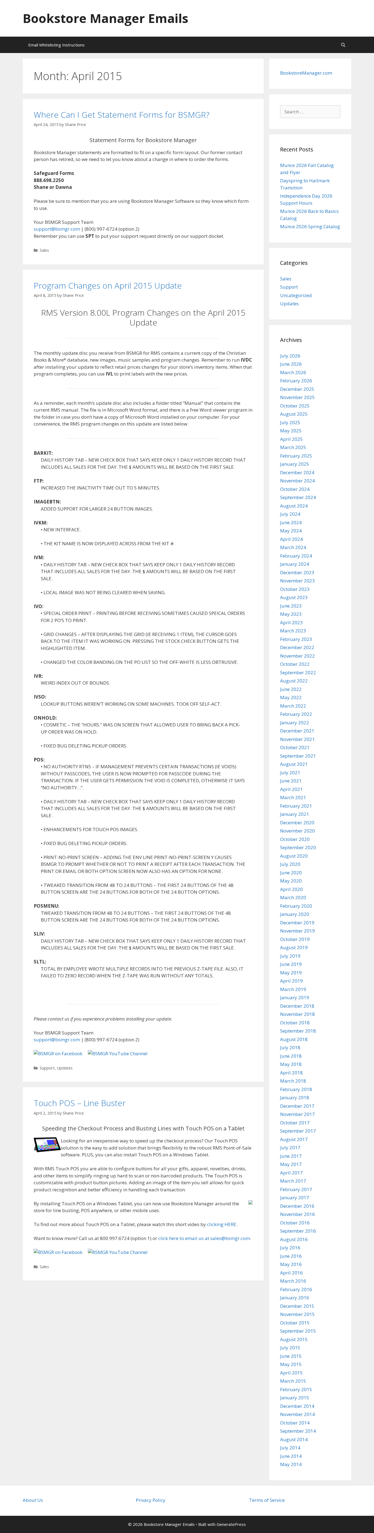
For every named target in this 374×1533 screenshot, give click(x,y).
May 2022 (291, 697)
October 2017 (295, 1122)
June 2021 (291, 781)
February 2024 (296, 556)
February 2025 (296, 456)
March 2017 (293, 1181)
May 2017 (291, 1164)
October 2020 (295, 839)
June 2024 (291, 522)
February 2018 (296, 1089)
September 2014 (298, 1431)
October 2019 (295, 939)
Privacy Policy (150, 1500)
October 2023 (295, 589)
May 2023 (291, 614)
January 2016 (294, 1297)
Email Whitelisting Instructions (56, 45)
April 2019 (291, 981)
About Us (33, 1500)
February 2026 (296, 380)
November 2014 (297, 1414)
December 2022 (297, 647)
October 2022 (295, 664)
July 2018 (290, 1047)
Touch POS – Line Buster (80, 1103)
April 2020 (291, 889)
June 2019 (291, 964)
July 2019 (290, 956)
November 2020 (297, 831)
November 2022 (297, 656)
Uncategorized (296, 295)
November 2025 (297, 397)
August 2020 (294, 856)
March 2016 (293, 1281)
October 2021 (295, 747)
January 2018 (294, 1097)
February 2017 (296, 1189)
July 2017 (290, 1147)
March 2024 (293, 547)
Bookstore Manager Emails (105, 18)
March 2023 (293, 631)
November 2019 (297, 931)
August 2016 (294, 1239)
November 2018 (297, 1014)
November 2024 (297, 480)
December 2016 (297, 1206)
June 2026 (291, 364)
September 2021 (298, 756)
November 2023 (297, 581)
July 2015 (290, 1347)
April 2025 (291, 439)
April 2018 (291, 1072)
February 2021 (296, 806)
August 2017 (294, 1139)
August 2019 (294, 947)
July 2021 (290, 772)
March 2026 (293, 372)
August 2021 (294, 764)
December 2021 (297, 731)
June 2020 (291, 872)
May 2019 (291, 972)
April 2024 (291, 539)
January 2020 (294, 914)
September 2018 (298, 1031)
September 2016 (298, 1231)
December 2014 (297, 1406)
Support (47, 1068)
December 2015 (297, 1306)
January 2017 (294, 1197)
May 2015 (291, 1364)
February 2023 (296, 639)
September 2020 (298, 847)
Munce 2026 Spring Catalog (310, 226)
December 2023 (297, 572)
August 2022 (294, 681)
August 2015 (294, 1339)
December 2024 (297, 472)
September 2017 (298, 1131)
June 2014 (291, 1456)
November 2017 (297, 1114)
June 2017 (291, 1156)
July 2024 (290, 514)
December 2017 (297, 1106)
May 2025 (291, 430)
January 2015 (294, 1397)
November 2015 (297, 1314)
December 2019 (297, 922)
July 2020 (290, 864)
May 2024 (291, 530)
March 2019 (293, 989)
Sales (44, 250)
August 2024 (294, 506)
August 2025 (294, 414)
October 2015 (295, 1323)
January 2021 (294, 814)
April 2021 (291, 789)
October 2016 (295, 1223)
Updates (65, 1068)
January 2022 (294, 722)
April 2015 (291, 1373)
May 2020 (291, 881)
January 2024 (294, 564)
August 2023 (294, 597)
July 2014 (290, 1447)
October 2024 (295, 489)
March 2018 (293, 1081)
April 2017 (291, 1172)
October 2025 (295, 406)
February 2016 (296, 1289)
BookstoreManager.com (306, 73)
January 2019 (294, 997)
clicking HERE (221, 1224)
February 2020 (296, 906)
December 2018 (297, 1006)
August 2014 (294, 1439)
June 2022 (291, 689)
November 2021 (297, 739)
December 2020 (297, 822)
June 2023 (291, 606)
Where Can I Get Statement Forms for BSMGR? (121, 114)
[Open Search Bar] (343, 45)
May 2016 (291, 1264)
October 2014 (295, 1423)
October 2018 (295, 1022)
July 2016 (290, 1247)
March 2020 (293, 897)
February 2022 (296, 714)
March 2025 (293, 447)
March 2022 (293, 706)
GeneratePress (231, 1524)
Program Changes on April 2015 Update (108, 285)
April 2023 (291, 622)
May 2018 (291, 1064)
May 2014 (291, 1464)
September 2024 (298, 497)
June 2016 (291, 1256)
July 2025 (290, 422)
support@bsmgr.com (57, 229)
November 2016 (297, 1214)
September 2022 (298, 672)
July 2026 (290, 356)
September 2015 (298, 1331)
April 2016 (291, 1273)
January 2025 (294, 464)
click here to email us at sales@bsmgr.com (204, 1238)
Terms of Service (267, 1500)
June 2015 (291, 1356)
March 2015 (293, 1381)
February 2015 (296, 1389)
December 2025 (297, 389)
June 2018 (291, 1056)
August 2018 (294, 1039)
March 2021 (293, 797)
